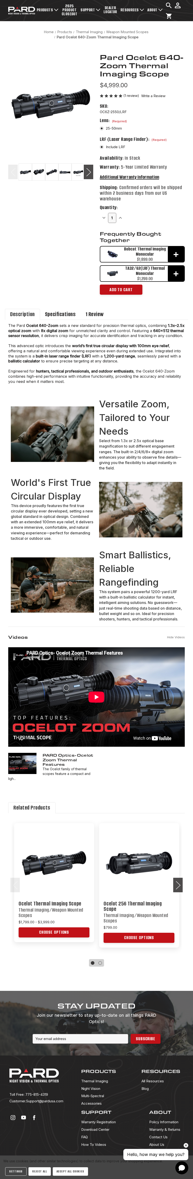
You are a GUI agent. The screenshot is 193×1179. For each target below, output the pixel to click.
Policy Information (163, 1122)
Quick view (54, 858)
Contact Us (158, 1137)
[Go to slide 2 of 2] (100, 963)
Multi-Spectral (92, 1096)
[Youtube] (23, 1117)
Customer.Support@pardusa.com (36, 1101)
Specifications (60, 314)
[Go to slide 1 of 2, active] (93, 963)
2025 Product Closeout (69, 10)
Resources (130, 10)
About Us (156, 1144)
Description (22, 314)
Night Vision (90, 1088)
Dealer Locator (110, 10)
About (152, 10)
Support (87, 10)
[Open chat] (181, 1167)
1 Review (95, 314)
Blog (145, 1088)
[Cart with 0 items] (169, 16)
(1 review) (131, 95)
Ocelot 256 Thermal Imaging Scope (133, 906)
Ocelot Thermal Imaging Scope (50, 903)
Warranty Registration (98, 1122)
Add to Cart (121, 289)
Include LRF (115, 147)
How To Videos (93, 1144)
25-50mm (114, 128)
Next (88, 172)
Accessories (91, 1103)
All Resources (152, 1081)
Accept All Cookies (70, 1171)
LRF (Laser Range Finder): (133, 139)
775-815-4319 (28, 1094)
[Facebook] (34, 1117)
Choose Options (54, 868)
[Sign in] (178, 5)
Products (45, 10)
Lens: (113, 120)
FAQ (84, 1137)
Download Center (95, 1129)
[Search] (169, 5)
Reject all (39, 1171)
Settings (16, 1171)
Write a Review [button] (153, 96)
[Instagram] (12, 1117)
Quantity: (109, 207)
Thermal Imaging (94, 1081)
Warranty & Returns (164, 1129)
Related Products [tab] (31, 807)
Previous (13, 172)
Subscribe (145, 1039)
